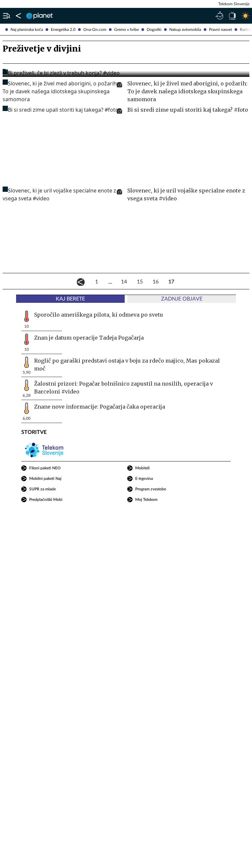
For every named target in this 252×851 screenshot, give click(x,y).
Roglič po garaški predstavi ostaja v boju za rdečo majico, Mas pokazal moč (127, 364)
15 (140, 281)
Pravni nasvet (220, 30)
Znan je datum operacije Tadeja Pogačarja (89, 337)
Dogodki (154, 30)
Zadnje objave (181, 299)
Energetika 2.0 (63, 30)
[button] (5, 16)
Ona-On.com (94, 30)
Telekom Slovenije (233, 4)
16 (155, 281)
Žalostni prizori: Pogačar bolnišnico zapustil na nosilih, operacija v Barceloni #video (123, 387)
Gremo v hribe (126, 30)
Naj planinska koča (26, 30)
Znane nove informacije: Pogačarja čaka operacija (99, 406)
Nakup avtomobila (185, 30)
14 (124, 281)
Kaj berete (70, 299)
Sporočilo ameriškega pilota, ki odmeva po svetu (98, 314)
